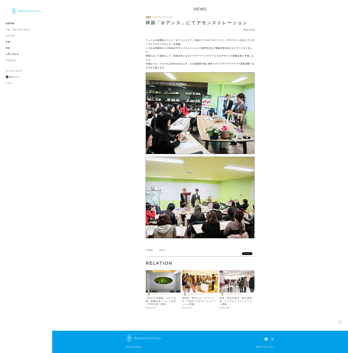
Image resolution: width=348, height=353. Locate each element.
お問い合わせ (12, 54)
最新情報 (10, 23)
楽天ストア (14, 77)
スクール (10, 36)
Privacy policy (133, 346)
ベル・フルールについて (18, 29)
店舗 (8, 42)
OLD (162, 250)
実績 (8, 48)
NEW (150, 250)
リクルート (11, 60)
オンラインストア (14, 71)
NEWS (200, 9)
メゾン (9, 83)
